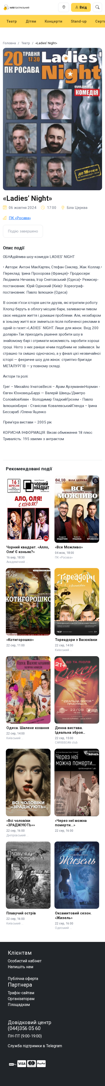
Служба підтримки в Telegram (35, 1046)
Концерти (53, 21)
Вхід (83, 7)
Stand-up (79, 21)
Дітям (31, 21)
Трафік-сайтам (21, 993)
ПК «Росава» (20, 218)
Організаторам (21, 998)
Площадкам (19, 1004)
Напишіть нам (20, 966)
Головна (9, 43)
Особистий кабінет (25, 961)
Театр (11, 21)
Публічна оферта (23, 978)
